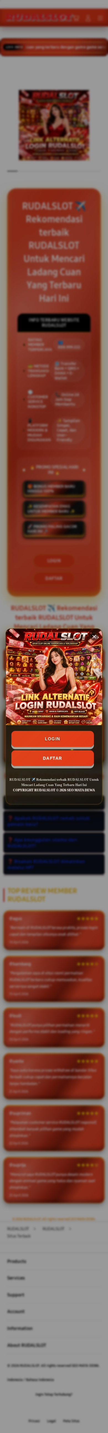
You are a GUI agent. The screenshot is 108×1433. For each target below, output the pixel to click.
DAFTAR (52, 758)
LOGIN (52, 738)
